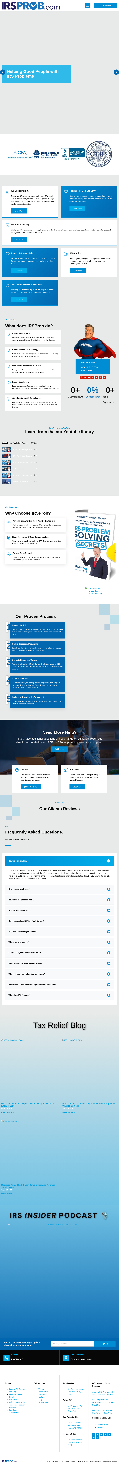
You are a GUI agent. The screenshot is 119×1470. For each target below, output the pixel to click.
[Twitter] (85, 377)
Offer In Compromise (17, 1402)
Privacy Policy (102, 1425)
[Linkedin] (92, 377)
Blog (40, 1400)
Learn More (19, 211)
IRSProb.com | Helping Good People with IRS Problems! (22, 450)
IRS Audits (13, 1400)
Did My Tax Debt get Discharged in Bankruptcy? (22, 456)
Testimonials (43, 1392)
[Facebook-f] (81, 377)
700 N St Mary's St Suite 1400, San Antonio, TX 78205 (75, 1425)
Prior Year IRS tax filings (20, 482)
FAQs (40, 1397)
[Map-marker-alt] (96, 377)
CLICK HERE (14, 870)
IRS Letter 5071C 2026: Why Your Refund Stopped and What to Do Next (89, 1104)
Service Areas (43, 1402)
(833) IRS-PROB (30, 787)
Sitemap (100, 1427)
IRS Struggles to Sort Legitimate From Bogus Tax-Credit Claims (103, 1402)
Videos (41, 1389)
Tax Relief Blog (59, 1025)
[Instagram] (104, 377)
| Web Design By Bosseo (109, 1461)
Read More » (7, 1112)
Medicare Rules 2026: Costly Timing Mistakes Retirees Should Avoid (28, 1186)
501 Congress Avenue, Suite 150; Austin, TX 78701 (76, 1391)
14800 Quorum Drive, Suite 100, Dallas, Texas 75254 (76, 1408)
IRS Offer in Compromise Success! (22, 469)
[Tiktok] (100, 377)
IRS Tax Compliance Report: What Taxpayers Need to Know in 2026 (27, 1104)
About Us (42, 1394)
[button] (87, 5)
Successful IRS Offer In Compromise (22, 462)
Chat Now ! (77, 787)
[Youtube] (89, 377)
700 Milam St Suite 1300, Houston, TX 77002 (75, 1442)
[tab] (19, 449)
